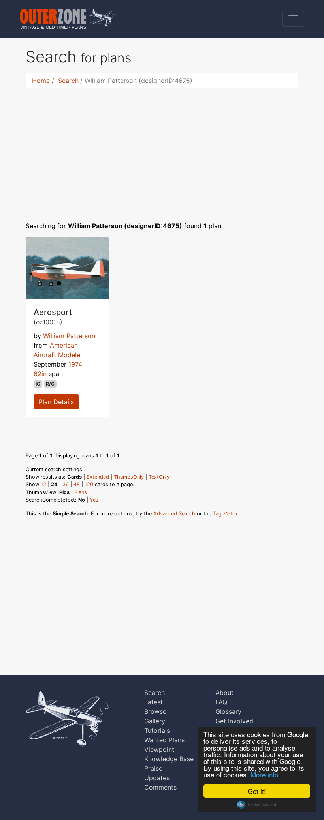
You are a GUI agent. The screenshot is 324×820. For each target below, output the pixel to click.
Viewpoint (159, 749)
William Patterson (69, 336)
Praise (153, 768)
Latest (153, 702)
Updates (157, 778)
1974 (75, 364)
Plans (80, 492)
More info (264, 774)
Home (41, 80)
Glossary (228, 711)
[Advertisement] (162, 150)
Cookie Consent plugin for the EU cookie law (257, 804)
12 (43, 484)
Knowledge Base (169, 759)
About (224, 692)
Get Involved (234, 721)
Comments (160, 787)
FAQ (221, 702)
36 (65, 484)
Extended (98, 477)
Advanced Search (174, 514)
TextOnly (159, 477)
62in (40, 374)
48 (76, 484)
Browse (155, 711)
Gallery (154, 721)
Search (68, 80)
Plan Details (56, 402)
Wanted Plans (164, 740)
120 (89, 484)
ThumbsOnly (129, 477)
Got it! (257, 791)
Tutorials (157, 730)
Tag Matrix (225, 514)
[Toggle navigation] (293, 19)
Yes (94, 500)
